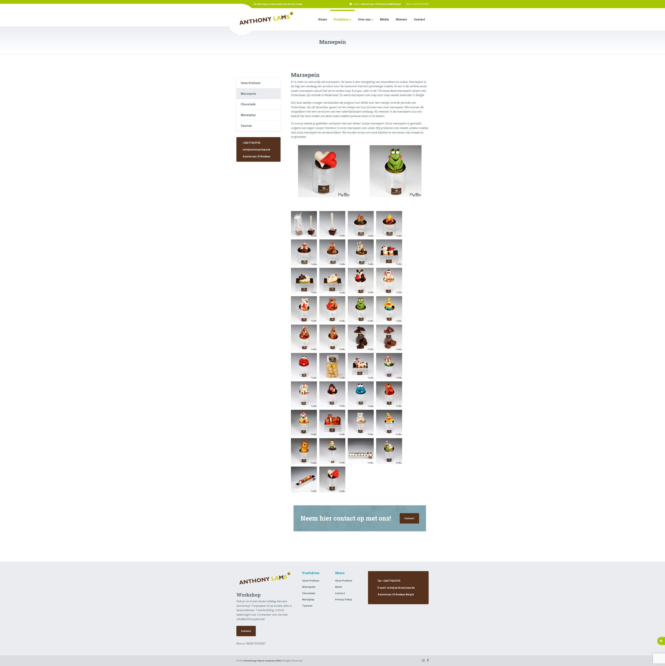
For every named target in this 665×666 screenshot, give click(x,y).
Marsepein (248, 93)
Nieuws (401, 19)
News (338, 586)
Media (384, 19)
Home (322, 19)
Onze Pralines (250, 83)
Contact (419, 19)
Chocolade (248, 104)
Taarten (246, 125)
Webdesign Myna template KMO (263, 660)
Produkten (341, 19)
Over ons (364, 19)
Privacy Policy (343, 599)
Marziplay (248, 115)
